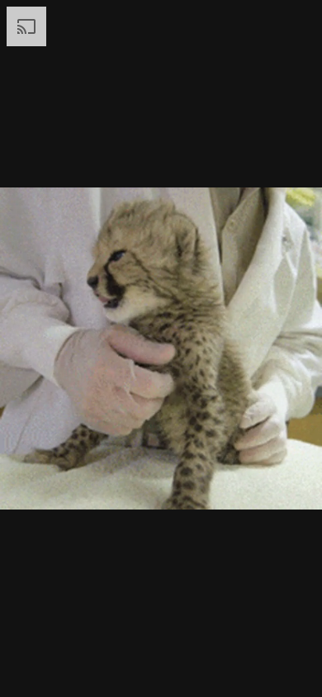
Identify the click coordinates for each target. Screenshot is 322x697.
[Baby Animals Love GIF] (161, 348)
